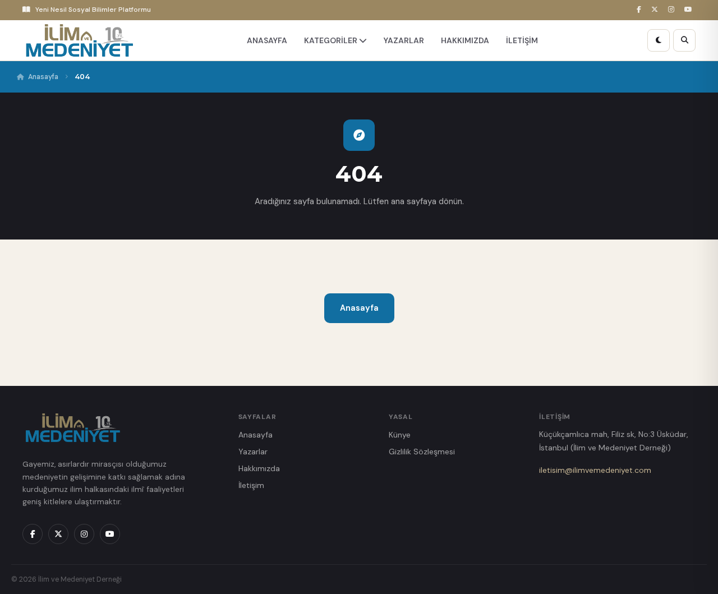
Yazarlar (253, 451)
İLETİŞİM (522, 40)
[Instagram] (673, 9)
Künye (400, 435)
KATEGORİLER (331, 40)
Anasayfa (43, 76)
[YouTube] (690, 9)
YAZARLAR (404, 40)
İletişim (251, 485)
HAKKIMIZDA (465, 40)
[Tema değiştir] (658, 40)
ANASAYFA (267, 40)
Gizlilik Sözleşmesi (422, 451)
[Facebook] (641, 9)
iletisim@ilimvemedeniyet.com (595, 470)
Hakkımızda (259, 468)
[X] (656, 9)
